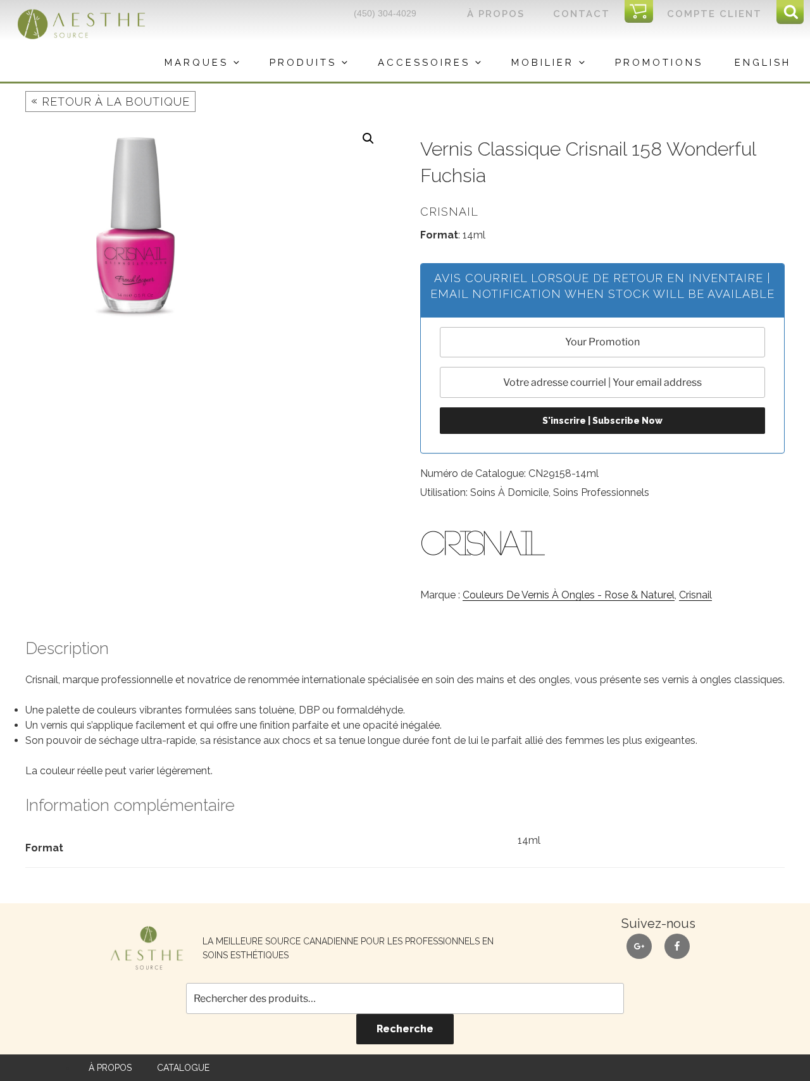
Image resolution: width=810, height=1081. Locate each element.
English (763, 62)
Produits (303, 62)
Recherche (405, 1029)
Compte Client (714, 14)
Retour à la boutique (110, 101)
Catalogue (183, 1068)
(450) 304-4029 (385, 13)
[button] (368, 138)
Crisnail (695, 595)
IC (643, 12)
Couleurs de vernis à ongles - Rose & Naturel (569, 595)
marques (196, 62)
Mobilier (542, 62)
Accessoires (424, 62)
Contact (581, 14)
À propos (496, 14)
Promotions (659, 62)
